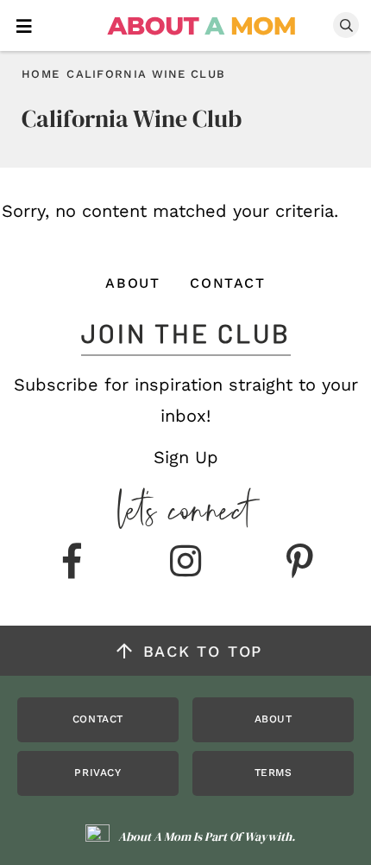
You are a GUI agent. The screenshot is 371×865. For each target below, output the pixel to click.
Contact (227, 283)
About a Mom (202, 26)
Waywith (268, 836)
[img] (71, 562)
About (132, 283)
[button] (24, 24)
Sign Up (186, 457)
